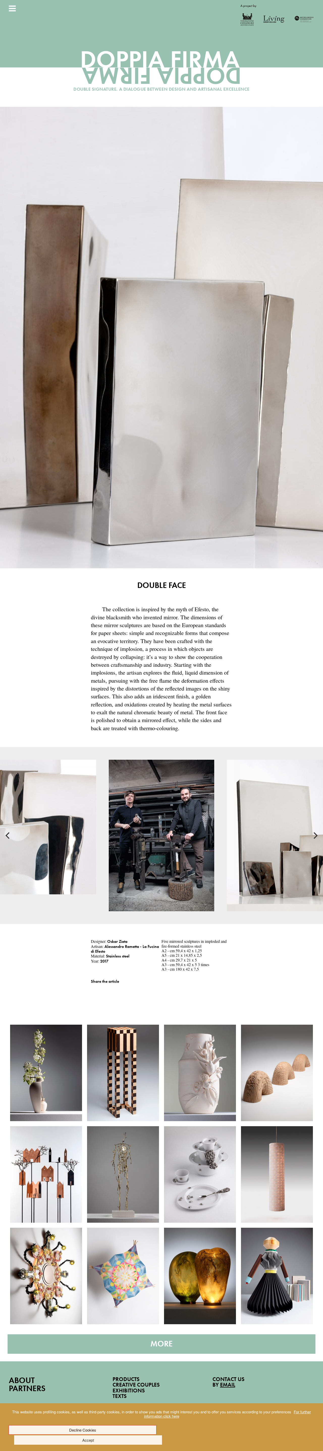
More (161, 1344)
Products (126, 1379)
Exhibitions (129, 1390)
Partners (27, 1388)
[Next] (314, 835)
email (227, 1384)
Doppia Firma (161, 72)
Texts (120, 1396)
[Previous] (8, 835)
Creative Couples (136, 1384)
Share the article (105, 981)
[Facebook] (92, 989)
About (22, 1380)
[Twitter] (99, 989)
